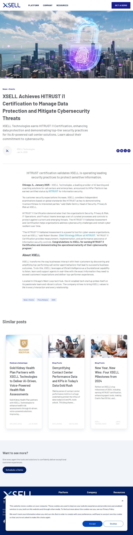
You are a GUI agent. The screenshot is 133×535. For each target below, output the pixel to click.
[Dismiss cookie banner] (122, 501)
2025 (53, 300)
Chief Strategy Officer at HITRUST (77, 235)
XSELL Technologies (26, 149)
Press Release (43, 300)
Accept (92, 524)
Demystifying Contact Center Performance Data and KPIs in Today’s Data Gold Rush (65, 376)
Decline (113, 524)
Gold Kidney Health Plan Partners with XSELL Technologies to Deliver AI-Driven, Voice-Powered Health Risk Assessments (23, 381)
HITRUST (53, 191)
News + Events (29, 300)
